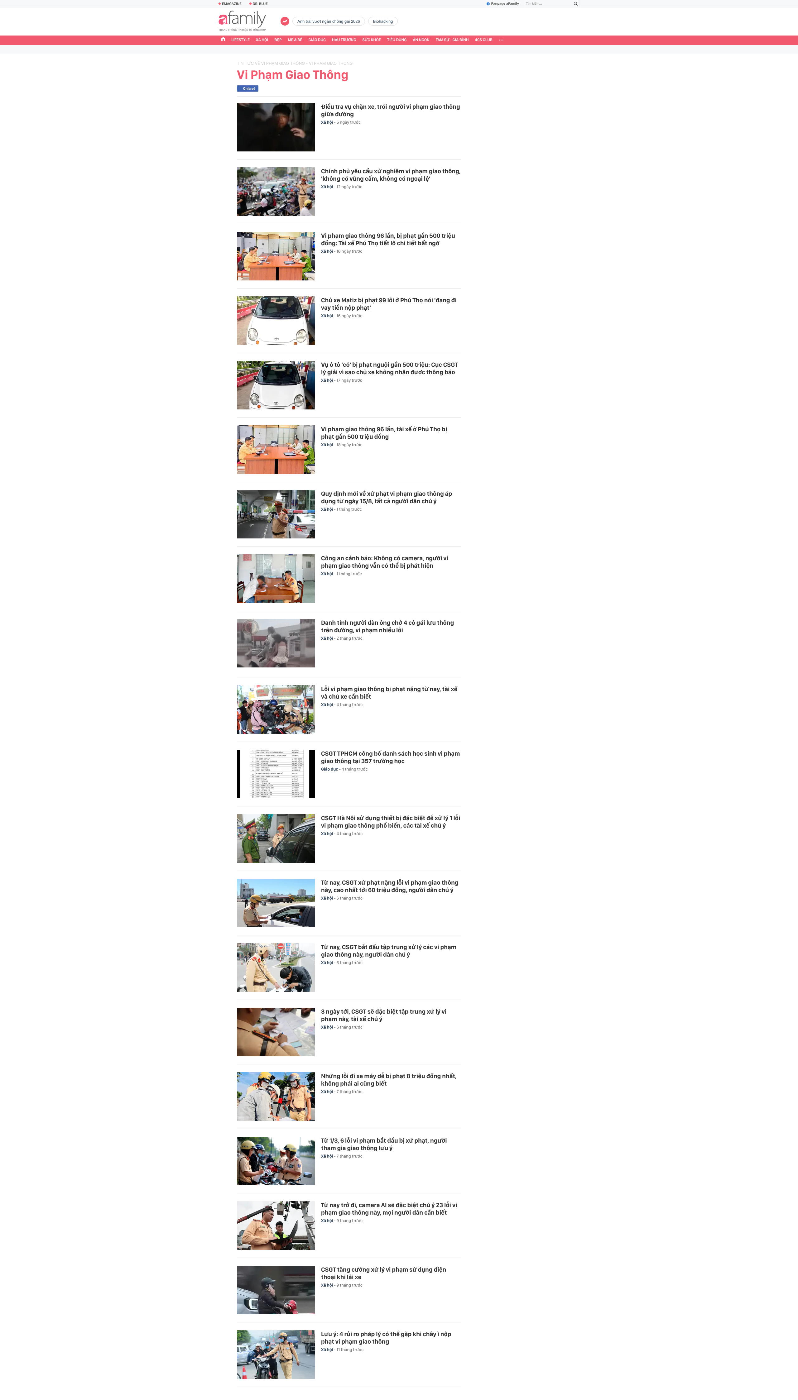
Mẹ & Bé (295, 40)
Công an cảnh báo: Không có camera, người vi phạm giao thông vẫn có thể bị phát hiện (384, 561)
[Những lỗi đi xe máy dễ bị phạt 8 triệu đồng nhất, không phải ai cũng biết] (276, 1096)
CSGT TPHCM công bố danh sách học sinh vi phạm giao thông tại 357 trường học (390, 757)
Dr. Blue (260, 4)
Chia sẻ (249, 88)
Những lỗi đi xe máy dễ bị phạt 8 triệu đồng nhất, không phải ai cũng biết (389, 1079)
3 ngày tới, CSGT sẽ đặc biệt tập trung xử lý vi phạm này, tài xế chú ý (383, 1015)
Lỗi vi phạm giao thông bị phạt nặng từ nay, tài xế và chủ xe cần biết (389, 692)
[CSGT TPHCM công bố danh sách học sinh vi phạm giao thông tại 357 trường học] (276, 774)
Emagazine (232, 4)
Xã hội (262, 40)
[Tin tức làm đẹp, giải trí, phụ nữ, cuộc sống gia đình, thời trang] (242, 21)
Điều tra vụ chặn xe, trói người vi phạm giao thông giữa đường (390, 110)
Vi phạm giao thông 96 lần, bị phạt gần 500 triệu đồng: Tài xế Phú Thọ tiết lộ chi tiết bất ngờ (388, 239)
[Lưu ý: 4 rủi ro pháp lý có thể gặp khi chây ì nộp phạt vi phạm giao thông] (276, 1354)
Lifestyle (240, 40)
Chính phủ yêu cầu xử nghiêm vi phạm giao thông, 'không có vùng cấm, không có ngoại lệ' (391, 174)
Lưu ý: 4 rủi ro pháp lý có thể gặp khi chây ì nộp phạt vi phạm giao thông (386, 1337)
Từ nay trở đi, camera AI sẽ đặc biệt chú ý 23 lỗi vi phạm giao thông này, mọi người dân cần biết (389, 1208)
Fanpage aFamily (505, 4)
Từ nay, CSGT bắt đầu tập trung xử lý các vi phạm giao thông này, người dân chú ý (388, 950)
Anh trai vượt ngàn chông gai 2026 (328, 21)
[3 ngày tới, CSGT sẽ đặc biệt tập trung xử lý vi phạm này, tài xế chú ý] (276, 1032)
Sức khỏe (371, 40)
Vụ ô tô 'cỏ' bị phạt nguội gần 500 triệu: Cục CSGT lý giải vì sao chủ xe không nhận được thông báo (389, 368)
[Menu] (501, 40)
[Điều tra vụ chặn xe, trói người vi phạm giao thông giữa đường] (276, 127)
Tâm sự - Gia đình (452, 40)
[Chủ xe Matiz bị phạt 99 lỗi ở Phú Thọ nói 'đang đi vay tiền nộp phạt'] (276, 320)
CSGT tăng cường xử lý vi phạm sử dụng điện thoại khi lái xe (383, 1273)
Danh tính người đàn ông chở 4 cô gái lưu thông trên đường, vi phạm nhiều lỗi (387, 626)
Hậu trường (344, 40)
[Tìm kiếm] (575, 4)
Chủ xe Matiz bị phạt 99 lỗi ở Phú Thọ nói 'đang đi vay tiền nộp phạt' (389, 303)
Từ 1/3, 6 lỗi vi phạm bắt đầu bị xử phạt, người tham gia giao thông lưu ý (384, 1144)
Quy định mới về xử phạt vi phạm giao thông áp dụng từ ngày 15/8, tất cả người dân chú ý (386, 497)
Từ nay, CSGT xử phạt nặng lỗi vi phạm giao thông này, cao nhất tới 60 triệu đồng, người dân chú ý (390, 886)
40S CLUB (484, 40)
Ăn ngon (421, 40)
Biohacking (383, 21)
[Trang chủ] (223, 40)
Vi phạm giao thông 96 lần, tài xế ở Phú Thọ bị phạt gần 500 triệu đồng (384, 432)
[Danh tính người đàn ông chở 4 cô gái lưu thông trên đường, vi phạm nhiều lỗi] (276, 644)
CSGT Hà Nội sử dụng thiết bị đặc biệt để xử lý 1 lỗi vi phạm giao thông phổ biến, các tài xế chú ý (390, 821)
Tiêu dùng (397, 40)
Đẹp (278, 40)
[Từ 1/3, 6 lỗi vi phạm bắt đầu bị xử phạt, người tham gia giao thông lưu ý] (276, 1161)
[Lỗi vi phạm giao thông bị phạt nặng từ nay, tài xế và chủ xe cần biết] (276, 709)
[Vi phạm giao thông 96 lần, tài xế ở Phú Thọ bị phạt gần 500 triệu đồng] (276, 449)
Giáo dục (317, 40)
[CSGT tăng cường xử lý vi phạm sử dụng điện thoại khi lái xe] (276, 1290)
